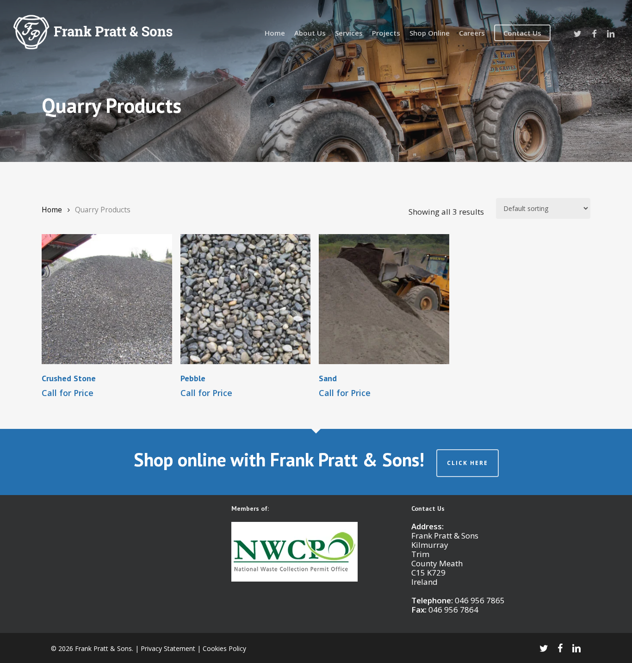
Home (52, 209)
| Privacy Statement (165, 648)
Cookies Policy (224, 648)
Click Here (467, 463)
